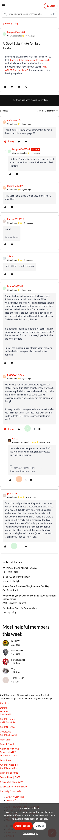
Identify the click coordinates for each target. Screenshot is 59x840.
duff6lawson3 (13, 120)
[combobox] (29, 14)
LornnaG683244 (15, 286)
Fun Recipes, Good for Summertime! (20, 608)
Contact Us (5, 732)
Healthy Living (11, 24)
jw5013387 (12, 494)
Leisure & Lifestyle (11, 581)
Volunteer (4, 711)
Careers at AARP (8, 752)
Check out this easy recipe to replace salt (30, 60)
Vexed (14, 669)
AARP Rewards (7, 719)
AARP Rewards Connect (14, 603)
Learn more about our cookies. (33, 819)
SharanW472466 (15, 375)
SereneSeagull (18, 660)
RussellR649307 (15, 186)
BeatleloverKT (18, 651)
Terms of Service (14, 800)
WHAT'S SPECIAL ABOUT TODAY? (20, 568)
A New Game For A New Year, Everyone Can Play (26, 586)
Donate (3, 708)
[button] (3, 7)
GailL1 (15, 439)
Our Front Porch (10, 572)
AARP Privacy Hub (15, 797)
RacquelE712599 (15, 219)
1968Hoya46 (17, 678)
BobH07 (15, 641)
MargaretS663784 (16, 32)
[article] (29, 131)
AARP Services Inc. (9, 765)
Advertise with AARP (10, 749)
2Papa (10, 256)
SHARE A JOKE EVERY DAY (16, 577)
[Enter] (5, 14)
